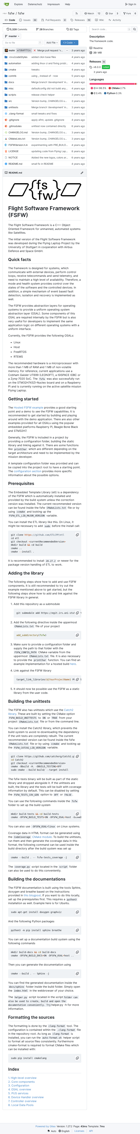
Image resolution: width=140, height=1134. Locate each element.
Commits (18, 29)
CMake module (42, 837)
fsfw (11, 13)
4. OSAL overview (19, 1089)
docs (11, 82)
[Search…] (134, 29)
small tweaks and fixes (44, 113)
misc (11, 88)
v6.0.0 (97, 67)
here (73, 664)
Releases (95, 61)
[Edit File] (82, 173)
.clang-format (16, 113)
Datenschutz (35, 4)
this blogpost (32, 895)
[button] (89, 13)
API (91, 1130)
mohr (12, 50)
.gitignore (14, 119)
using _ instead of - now (44, 75)
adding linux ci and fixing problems (51, 63)
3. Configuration (18, 1085)
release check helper (43, 94)
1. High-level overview (22, 1077)
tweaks (35, 69)
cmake (12, 69)
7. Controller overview (22, 1101)
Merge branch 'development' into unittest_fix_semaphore (63, 107)
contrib (12, 75)
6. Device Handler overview (26, 1097)
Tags (74, 29)
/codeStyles (18, 57)
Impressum (53, 4)
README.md (15, 163)
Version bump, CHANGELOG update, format (55, 100)
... (67, 50)
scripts (12, 94)
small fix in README (42, 163)
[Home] (6, 4)
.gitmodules (15, 126)
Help (67, 4)
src (10, 100)
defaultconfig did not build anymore (51, 88)
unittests (13, 107)
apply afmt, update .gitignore (47, 119)
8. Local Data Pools (20, 1105)
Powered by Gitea (45, 1126)
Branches (46, 29)
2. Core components (21, 1081)
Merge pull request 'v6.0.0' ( (53, 50)
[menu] (51, 1131)
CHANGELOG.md (18, 132)
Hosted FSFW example (28, 407)
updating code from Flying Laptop (50, 151)
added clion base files (43, 57)
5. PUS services (18, 1093)
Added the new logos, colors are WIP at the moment (60, 157)
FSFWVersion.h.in (18, 144)
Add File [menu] (50, 42)
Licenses (79, 1130)
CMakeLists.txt (17, 138)
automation (15, 63)
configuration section (27, 471)
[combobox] (23, 42)
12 (99, 13)
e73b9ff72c (24, 50)
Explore (18, 4)
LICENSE (13, 151)
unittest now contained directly (48, 126)
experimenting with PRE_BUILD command (54, 144)
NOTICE (13, 157)
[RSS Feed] (77, 13)
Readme (98, 48)
